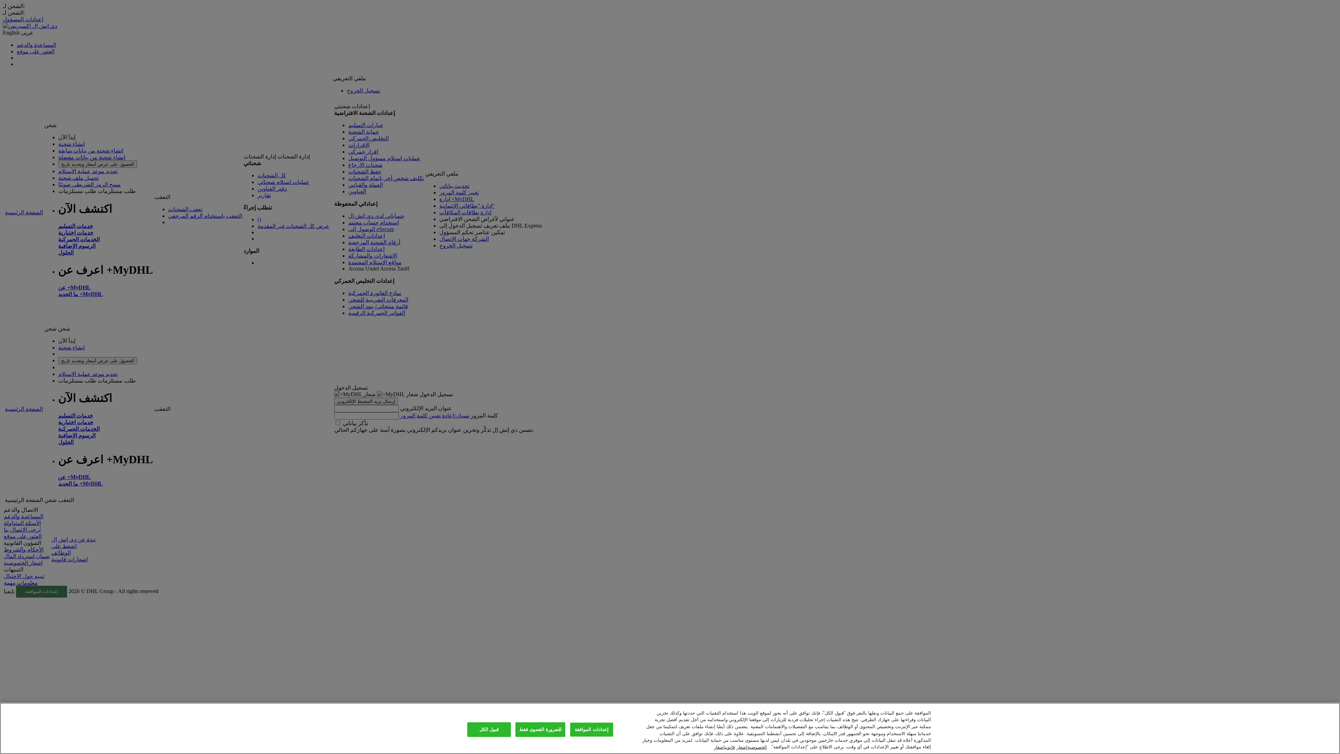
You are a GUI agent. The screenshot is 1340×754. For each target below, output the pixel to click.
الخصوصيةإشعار (752, 746)
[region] (670, 728)
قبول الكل (489, 729)
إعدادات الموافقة (591, 729)
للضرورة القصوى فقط (540, 729)
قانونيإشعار (724, 746)
